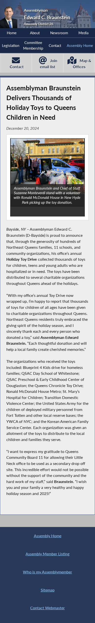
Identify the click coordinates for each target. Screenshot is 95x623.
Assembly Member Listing (47, 553)
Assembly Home (80, 45)
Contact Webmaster (47, 607)
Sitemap (48, 590)
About (35, 33)
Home (12, 33)
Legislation (10, 45)
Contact (55, 45)
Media (83, 33)
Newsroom (59, 33)
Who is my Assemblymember (47, 571)
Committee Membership (33, 45)
